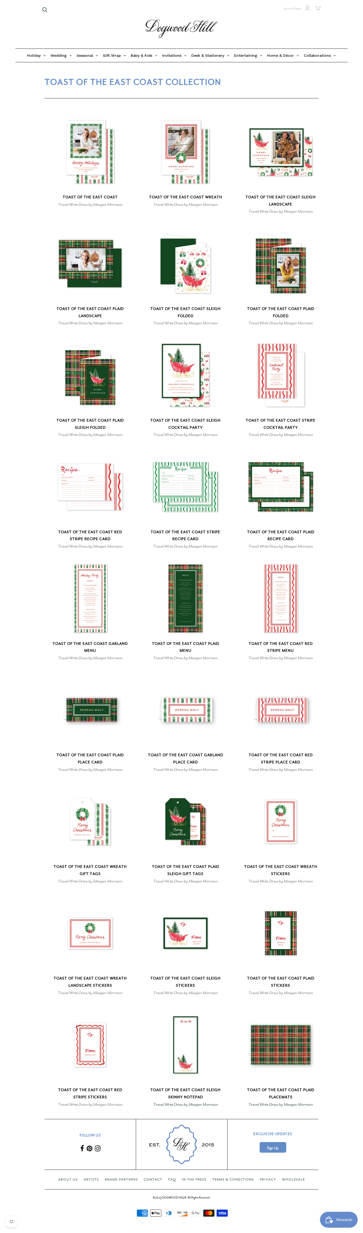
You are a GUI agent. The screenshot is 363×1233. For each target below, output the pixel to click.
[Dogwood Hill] (181, 29)
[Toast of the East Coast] (90, 151)
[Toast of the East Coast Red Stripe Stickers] (90, 1044)
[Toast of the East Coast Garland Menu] (90, 598)
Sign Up (272, 1148)
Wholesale (293, 1179)
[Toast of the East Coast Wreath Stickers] (280, 821)
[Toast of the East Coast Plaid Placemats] (280, 1044)
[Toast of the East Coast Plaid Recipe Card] (280, 486)
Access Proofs (292, 8)
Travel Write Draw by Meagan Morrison (90, 204)
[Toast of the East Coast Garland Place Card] (185, 709)
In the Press (194, 1179)
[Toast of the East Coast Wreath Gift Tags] (90, 821)
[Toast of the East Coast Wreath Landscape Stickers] (90, 933)
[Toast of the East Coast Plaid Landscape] (90, 263)
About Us (68, 1179)
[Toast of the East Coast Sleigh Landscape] (280, 151)
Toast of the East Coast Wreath (185, 197)
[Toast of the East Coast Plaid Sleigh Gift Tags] (185, 821)
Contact (153, 1179)
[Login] (307, 8)
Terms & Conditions (233, 1179)
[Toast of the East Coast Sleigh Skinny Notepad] (185, 1044)
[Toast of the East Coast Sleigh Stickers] (185, 933)
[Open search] (45, 9)
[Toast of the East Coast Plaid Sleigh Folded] (90, 375)
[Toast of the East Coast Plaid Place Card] (90, 709)
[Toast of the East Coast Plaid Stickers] (280, 933)
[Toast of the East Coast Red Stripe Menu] (280, 598)
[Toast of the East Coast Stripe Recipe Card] (185, 486)
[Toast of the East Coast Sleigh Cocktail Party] (185, 375)
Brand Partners (121, 1179)
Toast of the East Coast (90, 197)
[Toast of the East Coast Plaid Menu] (185, 598)
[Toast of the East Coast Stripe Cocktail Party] (280, 375)
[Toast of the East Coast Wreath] (185, 151)
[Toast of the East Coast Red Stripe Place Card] (280, 709)
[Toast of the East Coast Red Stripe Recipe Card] (90, 486)
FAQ (172, 1179)
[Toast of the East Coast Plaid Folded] (280, 263)
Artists (91, 1179)
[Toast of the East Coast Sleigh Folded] (185, 263)
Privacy (268, 1179)
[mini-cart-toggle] (318, 8)
